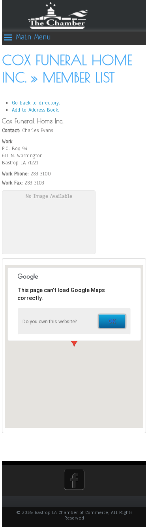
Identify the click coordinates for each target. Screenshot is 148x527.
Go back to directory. (36, 102)
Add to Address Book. (35, 110)
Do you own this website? (49, 321)
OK (112, 321)
